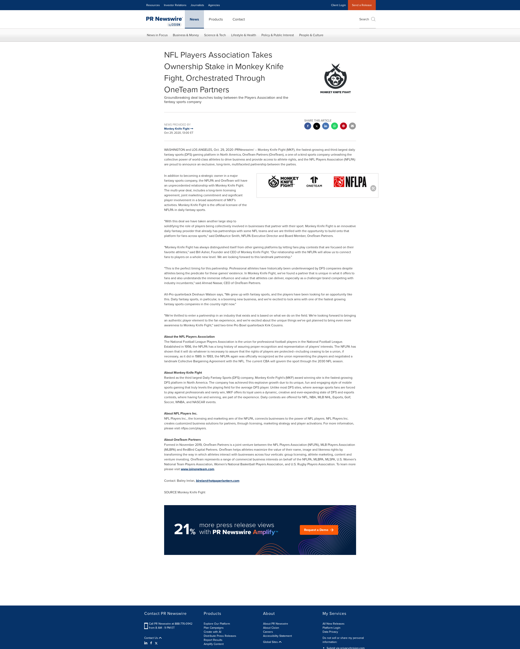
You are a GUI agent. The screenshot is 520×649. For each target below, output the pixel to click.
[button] (317, 181)
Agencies (214, 5)
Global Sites (271, 642)
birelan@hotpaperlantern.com (217, 480)
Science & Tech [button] (215, 35)
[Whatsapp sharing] (334, 126)
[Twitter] (156, 643)
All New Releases (333, 624)
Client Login (338, 5)
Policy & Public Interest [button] (277, 35)
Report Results (213, 640)
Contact (239, 19)
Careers (268, 632)
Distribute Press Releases (220, 636)
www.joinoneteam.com (197, 469)
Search (364, 19)
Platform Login (331, 628)
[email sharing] (352, 126)
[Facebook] (151, 643)
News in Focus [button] (157, 35)
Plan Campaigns (214, 628)
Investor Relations (175, 5)
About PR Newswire (275, 624)
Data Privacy (330, 632)
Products (216, 19)
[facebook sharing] (307, 126)
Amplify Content (214, 644)
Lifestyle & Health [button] (243, 35)
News (194, 19)
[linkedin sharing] (325, 126)
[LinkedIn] (146, 643)
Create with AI (212, 632)
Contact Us (151, 638)
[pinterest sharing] (343, 126)
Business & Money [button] (186, 35)
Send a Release (362, 5)
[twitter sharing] (316, 127)
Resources (153, 5)
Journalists (197, 5)
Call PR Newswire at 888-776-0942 (170, 624)
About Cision (271, 628)
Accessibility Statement (277, 636)
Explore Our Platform (217, 624)
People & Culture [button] (311, 35)
